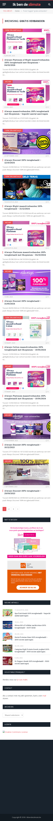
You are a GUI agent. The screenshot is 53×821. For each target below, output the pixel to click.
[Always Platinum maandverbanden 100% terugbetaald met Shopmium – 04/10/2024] (26, 233)
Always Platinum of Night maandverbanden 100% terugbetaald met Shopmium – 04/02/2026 (27, 62)
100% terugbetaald (13, 30)
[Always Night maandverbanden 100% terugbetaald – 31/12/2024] (26, 187)
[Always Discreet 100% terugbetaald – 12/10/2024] (26, 141)
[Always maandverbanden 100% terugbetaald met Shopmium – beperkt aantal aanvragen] (26, 92)
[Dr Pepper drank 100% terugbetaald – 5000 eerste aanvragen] (7, 661)
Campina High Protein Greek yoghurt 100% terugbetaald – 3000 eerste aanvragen (32, 650)
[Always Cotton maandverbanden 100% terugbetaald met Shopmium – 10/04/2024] (26, 328)
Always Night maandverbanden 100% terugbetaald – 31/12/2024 (23, 207)
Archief (8, 82)
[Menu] (4, 4)
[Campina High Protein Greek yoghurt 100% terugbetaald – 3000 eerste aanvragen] (7, 649)
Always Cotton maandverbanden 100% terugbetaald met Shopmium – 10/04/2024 (25, 348)
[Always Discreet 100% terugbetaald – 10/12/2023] (26, 426)
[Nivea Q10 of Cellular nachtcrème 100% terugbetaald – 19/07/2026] (7, 625)
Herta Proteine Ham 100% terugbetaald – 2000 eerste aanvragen (31, 638)
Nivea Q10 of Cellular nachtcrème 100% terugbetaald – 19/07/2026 (30, 626)
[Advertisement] (26, 780)
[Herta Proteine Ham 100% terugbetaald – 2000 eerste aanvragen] (7, 637)
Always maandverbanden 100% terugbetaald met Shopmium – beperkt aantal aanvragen (26, 112)
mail (44, 695)
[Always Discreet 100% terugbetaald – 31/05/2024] (26, 282)
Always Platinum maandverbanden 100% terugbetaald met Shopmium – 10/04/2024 (25, 397)
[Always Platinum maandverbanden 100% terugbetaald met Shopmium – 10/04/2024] (26, 377)
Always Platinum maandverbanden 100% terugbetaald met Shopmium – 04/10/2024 (25, 253)
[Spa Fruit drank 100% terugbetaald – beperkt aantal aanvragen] (7, 613)
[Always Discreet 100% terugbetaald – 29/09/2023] (26, 472)
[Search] (49, 4)
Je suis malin (22, 679)
